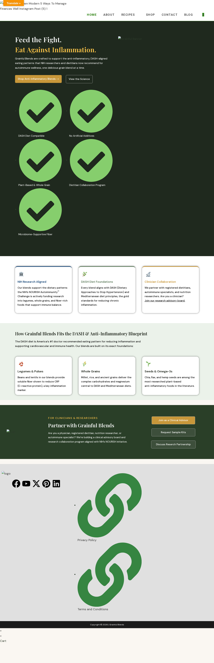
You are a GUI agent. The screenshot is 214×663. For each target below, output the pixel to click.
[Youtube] (26, 483)
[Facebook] (16, 483)
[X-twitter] (36, 483)
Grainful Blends (116, 624)
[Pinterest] (46, 483)
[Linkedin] (56, 483)
